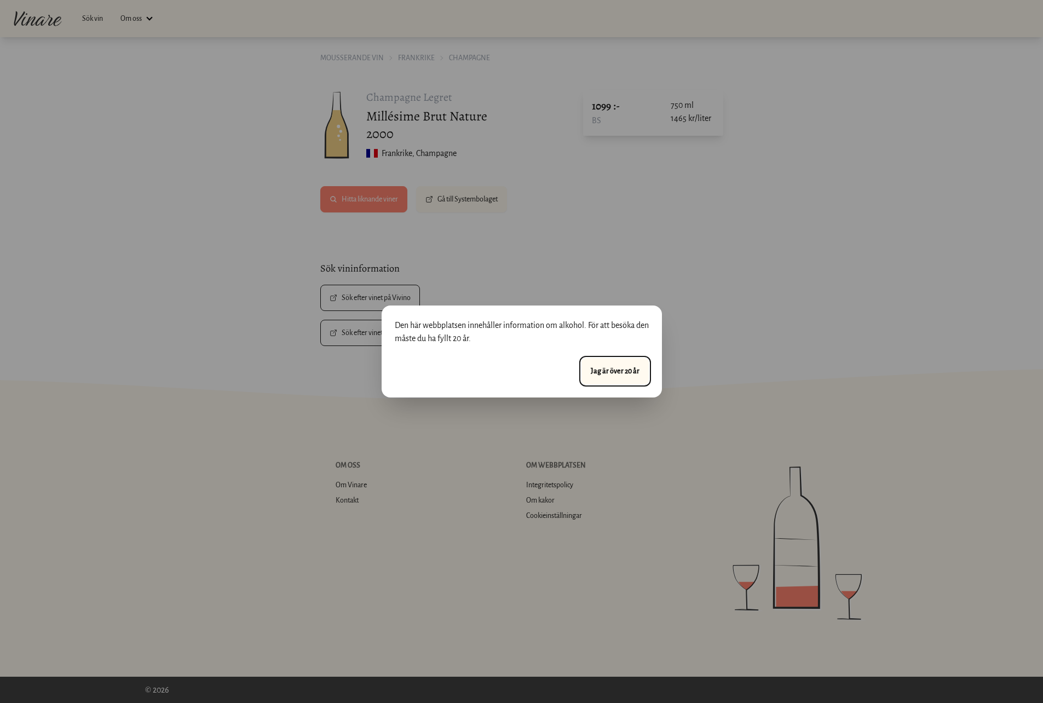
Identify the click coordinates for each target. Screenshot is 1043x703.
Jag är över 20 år (615, 371)
